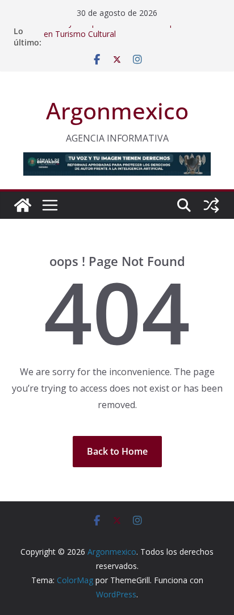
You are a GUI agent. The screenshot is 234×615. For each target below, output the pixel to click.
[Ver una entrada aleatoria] (211, 205)
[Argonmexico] (22, 205)
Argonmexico (117, 110)
